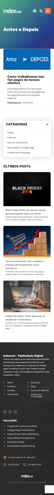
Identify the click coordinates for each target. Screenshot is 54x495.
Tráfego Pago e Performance (21, 430)
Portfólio (11, 386)
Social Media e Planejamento (21, 437)
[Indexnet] (12, 10)
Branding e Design (16, 441)
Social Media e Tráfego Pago (20, 147)
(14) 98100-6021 (34, 464)
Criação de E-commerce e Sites (22, 426)
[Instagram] (10, 412)
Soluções (35, 382)
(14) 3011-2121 (13, 464)
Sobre (10, 382)
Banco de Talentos (40, 390)
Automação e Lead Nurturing (21, 445)
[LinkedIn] (15, 412)
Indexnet (11, 137)
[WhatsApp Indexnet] (34, 10)
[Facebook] (5, 412)
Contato (11, 390)
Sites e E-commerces (17, 142)
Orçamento (12, 394)
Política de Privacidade (36, 395)
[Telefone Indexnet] (41, 10)
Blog (33, 386)
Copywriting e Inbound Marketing (23, 434)
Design (10, 132)
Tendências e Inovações (18, 152)
